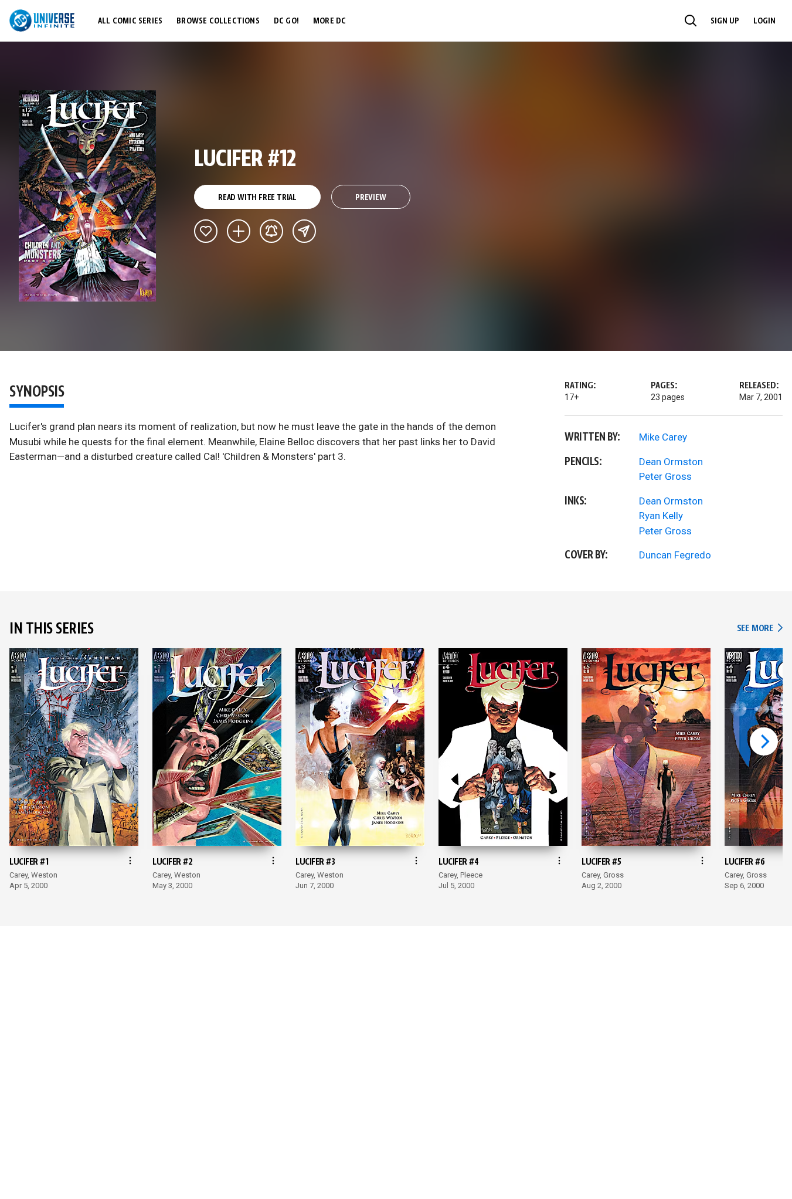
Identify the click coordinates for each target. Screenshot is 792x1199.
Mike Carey (663, 437)
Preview (370, 197)
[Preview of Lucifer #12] (88, 196)
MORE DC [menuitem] (329, 21)
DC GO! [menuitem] (286, 21)
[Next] (764, 741)
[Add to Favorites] (205, 231)
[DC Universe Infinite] (41, 20)
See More (760, 628)
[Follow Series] (271, 231)
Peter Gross (665, 476)
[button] (691, 20)
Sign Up (725, 21)
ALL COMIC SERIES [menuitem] (130, 21)
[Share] (304, 231)
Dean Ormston (671, 462)
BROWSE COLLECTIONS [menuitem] (218, 21)
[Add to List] (238, 231)
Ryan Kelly (661, 515)
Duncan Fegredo (675, 555)
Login (764, 21)
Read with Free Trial (257, 197)
